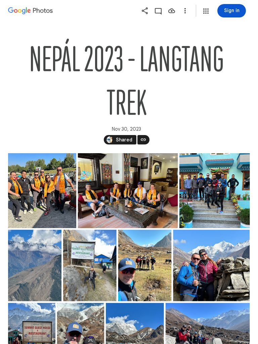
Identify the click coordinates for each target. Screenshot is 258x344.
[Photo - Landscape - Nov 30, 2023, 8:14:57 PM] (128, 190)
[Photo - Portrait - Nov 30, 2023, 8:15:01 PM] (144, 265)
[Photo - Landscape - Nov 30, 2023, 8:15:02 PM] (211, 265)
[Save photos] (171, 10)
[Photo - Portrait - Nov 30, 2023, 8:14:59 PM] (34, 265)
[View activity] (158, 10)
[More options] (185, 10)
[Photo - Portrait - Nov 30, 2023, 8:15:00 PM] (90, 265)
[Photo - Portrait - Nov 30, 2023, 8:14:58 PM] (214, 190)
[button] (206, 11)
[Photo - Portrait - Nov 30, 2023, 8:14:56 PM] (42, 190)
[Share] (145, 10)
